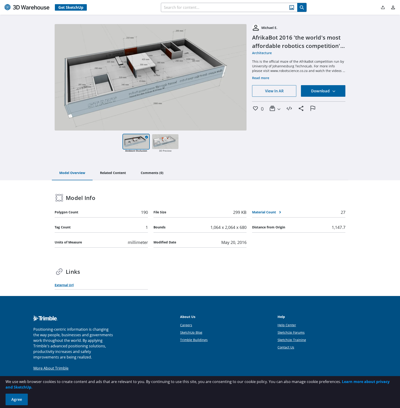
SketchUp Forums (291, 332)
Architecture (262, 53)
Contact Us (286, 347)
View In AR (274, 90)
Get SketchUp (70, 7)
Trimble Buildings (194, 340)
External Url (64, 285)
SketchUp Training (292, 340)
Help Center (287, 325)
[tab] (72, 173)
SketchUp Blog (191, 332)
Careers (186, 325)
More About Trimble (51, 368)
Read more (260, 78)
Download (321, 90)
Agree (16, 399)
